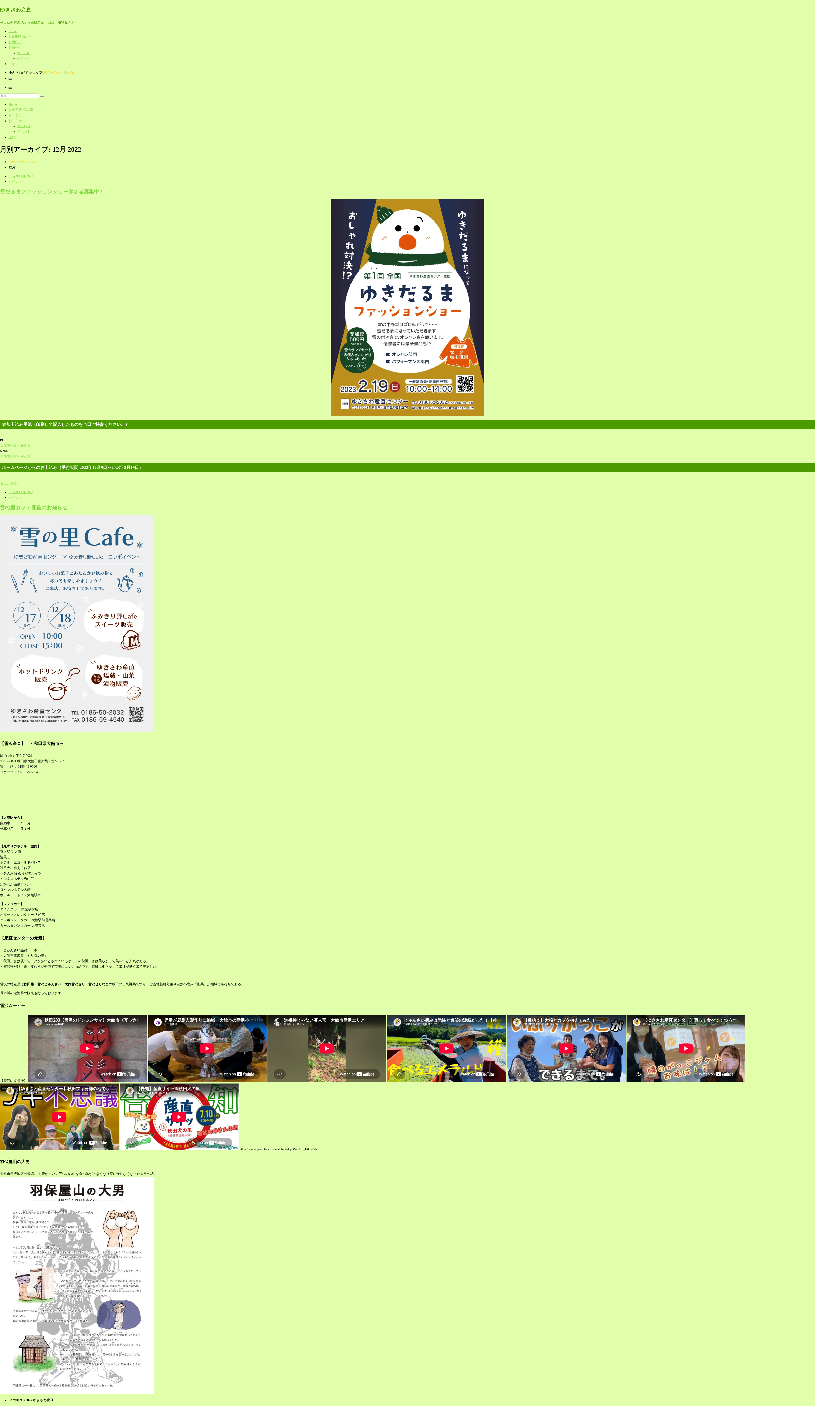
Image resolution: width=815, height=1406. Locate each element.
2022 (33, 162)
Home (12, 31)
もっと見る (8, 483)
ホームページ (18, 162)
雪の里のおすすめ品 (58, 72)
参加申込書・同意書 (15, 445)
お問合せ (14, 42)
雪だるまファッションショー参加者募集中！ (52, 191)
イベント (23, 58)
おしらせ (23, 53)
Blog (11, 64)
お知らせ (14, 47)
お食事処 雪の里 (20, 36)
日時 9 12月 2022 (20, 176)
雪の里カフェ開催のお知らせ (34, 507)
